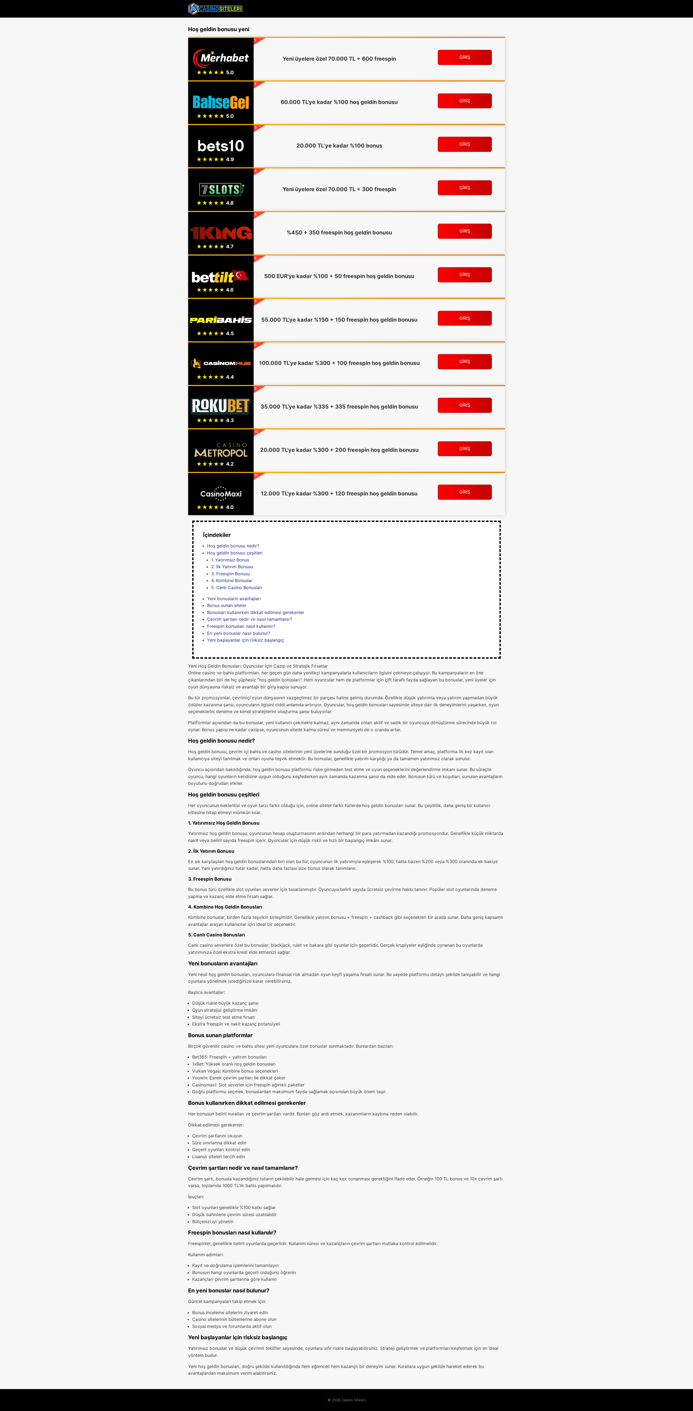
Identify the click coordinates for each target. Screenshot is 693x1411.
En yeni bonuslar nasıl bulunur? (238, 633)
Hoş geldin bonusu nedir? (233, 545)
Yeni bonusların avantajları (234, 598)
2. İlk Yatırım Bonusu (232, 566)
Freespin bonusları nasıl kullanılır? (241, 626)
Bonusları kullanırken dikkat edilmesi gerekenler (255, 612)
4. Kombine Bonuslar (232, 580)
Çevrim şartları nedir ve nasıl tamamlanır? (249, 619)
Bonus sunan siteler (227, 605)
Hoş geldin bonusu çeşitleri (235, 553)
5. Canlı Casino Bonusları (236, 587)
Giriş (464, 57)
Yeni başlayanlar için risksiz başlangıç (245, 640)
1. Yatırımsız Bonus (230, 560)
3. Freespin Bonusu (230, 573)
